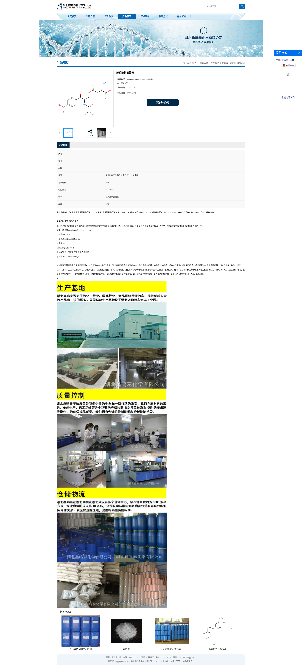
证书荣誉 (145, 16)
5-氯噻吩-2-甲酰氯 (172, 649)
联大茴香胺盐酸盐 (217, 649)
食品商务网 (187, 661)
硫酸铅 (126, 649)
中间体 (224, 63)
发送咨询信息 (162, 102)
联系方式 (163, 16)
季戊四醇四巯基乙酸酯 (81, 649)
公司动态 (108, 16)
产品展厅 (126, 16)
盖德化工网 (175, 661)
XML (156, 661)
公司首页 (72, 16)
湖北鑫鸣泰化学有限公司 (141, 661)
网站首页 (203, 63)
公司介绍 (90, 16)
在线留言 (181, 16)
